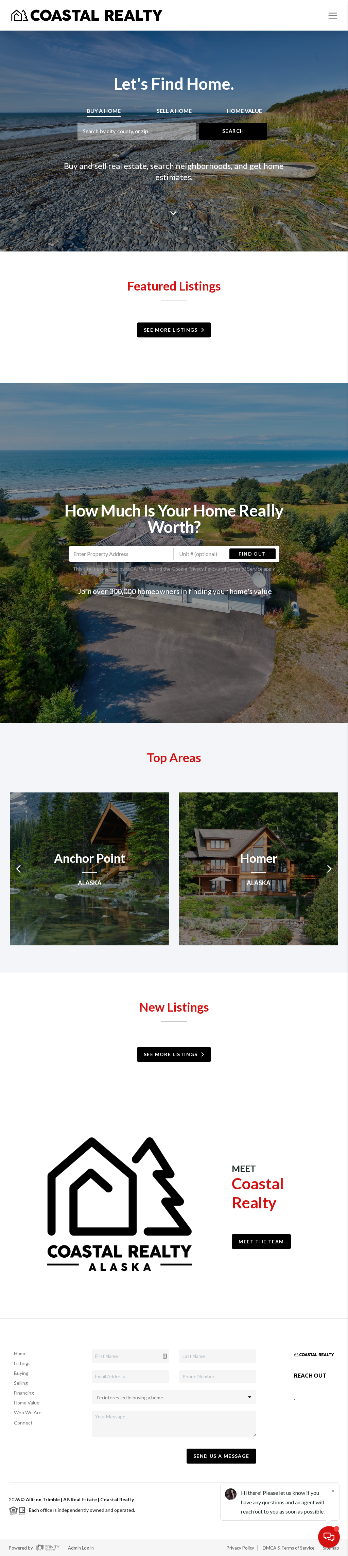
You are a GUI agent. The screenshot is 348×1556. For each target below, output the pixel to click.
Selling (21, 1383)
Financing (24, 1393)
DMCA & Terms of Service (288, 1548)
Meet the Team (261, 1241)
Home (20, 1353)
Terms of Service (245, 569)
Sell (174, 110)
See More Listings (172, 330)
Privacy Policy (202, 569)
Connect (23, 1423)
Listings (22, 1363)
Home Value (26, 1402)
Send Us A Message (221, 1456)
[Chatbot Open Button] (329, 1537)
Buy (104, 110)
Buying (21, 1373)
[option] (89, 868)
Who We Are (27, 1412)
